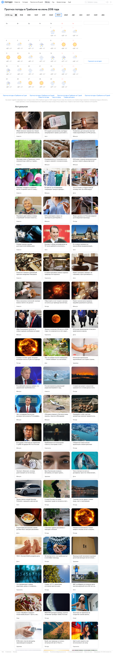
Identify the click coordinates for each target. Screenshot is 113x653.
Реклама (15, 651)
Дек (103, 15)
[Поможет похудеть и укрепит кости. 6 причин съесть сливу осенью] (28, 181)
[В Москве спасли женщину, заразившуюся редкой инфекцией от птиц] (28, 635)
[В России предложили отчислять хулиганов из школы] (85, 323)
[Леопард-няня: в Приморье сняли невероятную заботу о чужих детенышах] (28, 153)
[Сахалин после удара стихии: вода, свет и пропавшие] (85, 493)
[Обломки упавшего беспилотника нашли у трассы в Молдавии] (56, 408)
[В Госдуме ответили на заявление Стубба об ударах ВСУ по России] (28, 436)
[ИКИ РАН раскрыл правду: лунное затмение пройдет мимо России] (56, 606)
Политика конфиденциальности (58, 651)
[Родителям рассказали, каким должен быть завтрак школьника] (28, 521)
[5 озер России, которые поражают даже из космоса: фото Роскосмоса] (56, 493)
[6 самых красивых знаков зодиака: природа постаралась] (56, 266)
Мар (36, 15)
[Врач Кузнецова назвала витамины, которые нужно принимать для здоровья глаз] (56, 465)
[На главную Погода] (8, 2)
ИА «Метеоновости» (106, 651)
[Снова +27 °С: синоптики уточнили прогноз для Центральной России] (56, 578)
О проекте (45, 651)
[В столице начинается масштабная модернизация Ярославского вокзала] (85, 238)
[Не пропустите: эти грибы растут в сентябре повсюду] (56, 550)
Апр (43, 15)
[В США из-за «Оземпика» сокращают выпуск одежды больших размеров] (56, 181)
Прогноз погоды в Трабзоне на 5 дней (42, 95)
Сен (80, 15)
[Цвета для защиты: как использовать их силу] (85, 635)
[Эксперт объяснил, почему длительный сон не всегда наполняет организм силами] (28, 465)
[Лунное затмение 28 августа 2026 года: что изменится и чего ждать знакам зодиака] (56, 323)
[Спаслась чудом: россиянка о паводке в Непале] (56, 521)
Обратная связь (88, 651)
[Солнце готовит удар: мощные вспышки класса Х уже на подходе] (28, 351)
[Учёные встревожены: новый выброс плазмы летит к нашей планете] (85, 521)
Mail (3, 651)
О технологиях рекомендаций (75, 651)
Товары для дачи (69, 97)
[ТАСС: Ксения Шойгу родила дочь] (28, 550)
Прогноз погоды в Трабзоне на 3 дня (15, 95)
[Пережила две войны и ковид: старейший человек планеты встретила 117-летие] (28, 210)
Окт (88, 15)
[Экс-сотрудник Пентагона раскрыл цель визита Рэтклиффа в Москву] (28, 408)
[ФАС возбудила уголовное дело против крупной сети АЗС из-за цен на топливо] (85, 578)
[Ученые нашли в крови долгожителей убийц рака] (28, 238)
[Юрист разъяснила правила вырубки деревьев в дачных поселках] (85, 295)
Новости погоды (43, 97)
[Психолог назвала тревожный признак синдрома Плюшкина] (28, 266)
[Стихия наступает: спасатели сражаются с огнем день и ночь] (85, 380)
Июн (58, 15)
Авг (73, 15)
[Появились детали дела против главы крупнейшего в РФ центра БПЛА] (85, 125)
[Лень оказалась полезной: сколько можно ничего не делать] (28, 295)
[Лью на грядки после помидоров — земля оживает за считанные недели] (56, 351)
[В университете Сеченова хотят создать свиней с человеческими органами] (56, 153)
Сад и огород (56, 97)
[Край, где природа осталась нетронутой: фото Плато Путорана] (56, 635)
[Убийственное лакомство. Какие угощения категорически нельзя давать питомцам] (28, 125)
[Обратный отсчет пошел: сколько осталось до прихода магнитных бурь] (56, 295)
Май (51, 15)
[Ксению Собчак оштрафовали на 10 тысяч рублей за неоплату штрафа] (56, 238)
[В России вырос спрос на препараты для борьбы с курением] (56, 210)
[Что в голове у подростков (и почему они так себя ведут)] (85, 181)
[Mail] (2, 2)
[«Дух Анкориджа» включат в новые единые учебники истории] (28, 323)
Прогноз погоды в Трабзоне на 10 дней (97, 95)
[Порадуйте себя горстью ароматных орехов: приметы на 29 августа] (85, 408)
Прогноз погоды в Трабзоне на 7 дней (69, 95)
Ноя (95, 15)
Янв (21, 15)
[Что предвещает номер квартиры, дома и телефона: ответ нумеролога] (28, 578)
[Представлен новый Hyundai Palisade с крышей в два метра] (28, 493)
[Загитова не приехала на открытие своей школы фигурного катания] (85, 606)
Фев (28, 15)
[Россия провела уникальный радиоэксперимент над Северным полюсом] (56, 380)
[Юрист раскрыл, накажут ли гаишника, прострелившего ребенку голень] (85, 266)
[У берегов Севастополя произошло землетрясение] (85, 436)
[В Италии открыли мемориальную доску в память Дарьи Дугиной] (85, 153)
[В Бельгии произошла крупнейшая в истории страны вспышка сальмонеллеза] (85, 351)
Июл (66, 15)
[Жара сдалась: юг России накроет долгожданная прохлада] (85, 210)
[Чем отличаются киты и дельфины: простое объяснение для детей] (85, 465)
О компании (8, 651)
